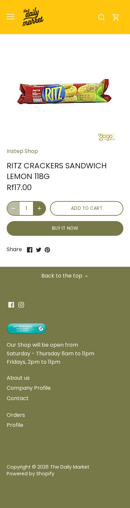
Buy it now (65, 228)
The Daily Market (69, 467)
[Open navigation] (10, 16)
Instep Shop (22, 151)
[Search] (101, 17)
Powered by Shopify (30, 473)
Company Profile (29, 388)
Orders (16, 415)
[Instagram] (21, 304)
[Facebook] (11, 304)
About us (18, 378)
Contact (18, 398)
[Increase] (39, 208)
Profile (15, 425)
